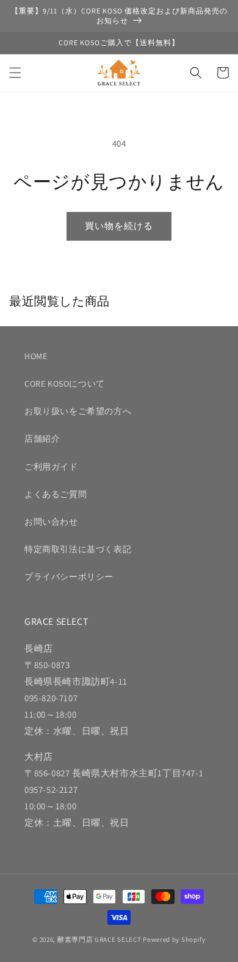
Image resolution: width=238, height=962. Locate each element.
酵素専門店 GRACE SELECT (99, 939)
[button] (15, 72)
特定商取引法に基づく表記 (77, 549)
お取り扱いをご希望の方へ (77, 411)
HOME (35, 356)
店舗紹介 (42, 438)
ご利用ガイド (51, 466)
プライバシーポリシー (69, 576)
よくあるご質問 (55, 494)
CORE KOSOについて (64, 383)
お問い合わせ (51, 521)
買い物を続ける (119, 225)
